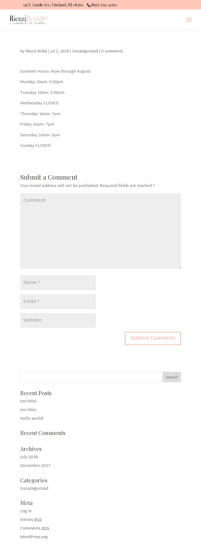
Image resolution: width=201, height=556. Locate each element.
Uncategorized (85, 51)
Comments (34, 528)
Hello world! (31, 418)
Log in (25, 511)
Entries (31, 519)
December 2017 (35, 465)
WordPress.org (34, 537)
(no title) (28, 401)
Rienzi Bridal (36, 51)
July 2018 (29, 457)
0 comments (112, 51)
